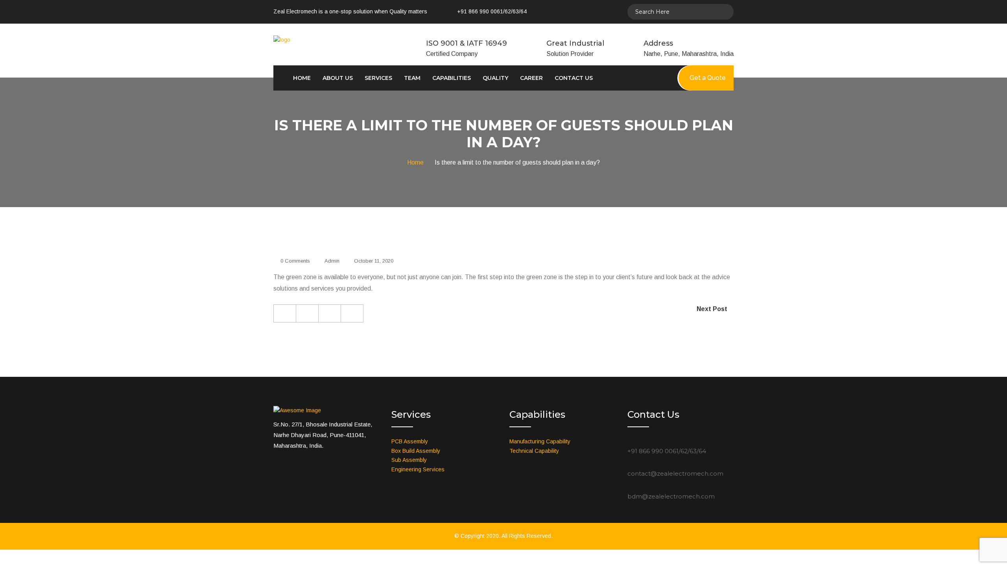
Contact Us (574, 78)
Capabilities (451, 78)
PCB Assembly (409, 441)
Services (378, 78)
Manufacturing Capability (539, 441)
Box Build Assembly (415, 451)
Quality (495, 78)
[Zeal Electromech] (317, 40)
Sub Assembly (409, 460)
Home (302, 78)
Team (412, 78)
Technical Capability (534, 451)
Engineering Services (417, 469)
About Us (338, 78)
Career (531, 78)
